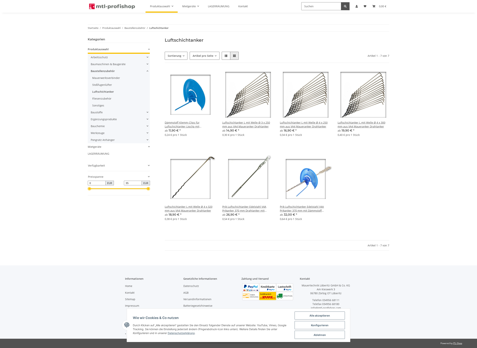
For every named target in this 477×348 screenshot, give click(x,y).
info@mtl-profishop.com (326, 308)
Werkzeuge (98, 133)
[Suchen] (345, 6)
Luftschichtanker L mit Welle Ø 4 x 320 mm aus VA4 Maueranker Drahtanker (188, 208)
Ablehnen (320, 334)
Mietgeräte (94, 147)
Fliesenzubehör (101, 98)
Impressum (132, 305)
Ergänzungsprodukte (104, 119)
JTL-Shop (457, 343)
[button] (226, 56)
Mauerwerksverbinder (106, 78)
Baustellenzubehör (103, 71)
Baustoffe (97, 112)
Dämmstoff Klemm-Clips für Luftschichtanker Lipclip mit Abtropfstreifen (182, 124)
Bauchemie (98, 126)
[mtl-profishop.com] (112, 6)
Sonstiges (98, 105)
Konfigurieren (319, 325)
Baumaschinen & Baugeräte (108, 64)
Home (128, 286)
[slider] (89, 189)
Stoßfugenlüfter (102, 85)
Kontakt (130, 292)
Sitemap (130, 299)
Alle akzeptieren (319, 315)
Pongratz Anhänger (103, 140)
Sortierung (174, 56)
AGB (186, 292)
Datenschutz (191, 286)
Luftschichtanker (103, 91)
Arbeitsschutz (99, 57)
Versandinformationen (197, 299)
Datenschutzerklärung (181, 333)
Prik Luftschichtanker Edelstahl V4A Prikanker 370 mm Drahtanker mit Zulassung (244, 209)
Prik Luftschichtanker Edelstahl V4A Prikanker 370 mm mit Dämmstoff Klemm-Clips (302, 209)
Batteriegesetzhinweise (197, 305)
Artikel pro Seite (203, 56)
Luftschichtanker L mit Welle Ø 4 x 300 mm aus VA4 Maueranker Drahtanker (361, 124)
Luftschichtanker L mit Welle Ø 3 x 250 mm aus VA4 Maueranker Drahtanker (246, 124)
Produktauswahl (98, 49)
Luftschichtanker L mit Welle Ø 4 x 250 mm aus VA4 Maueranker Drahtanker (304, 124)
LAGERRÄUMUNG (98, 153)
